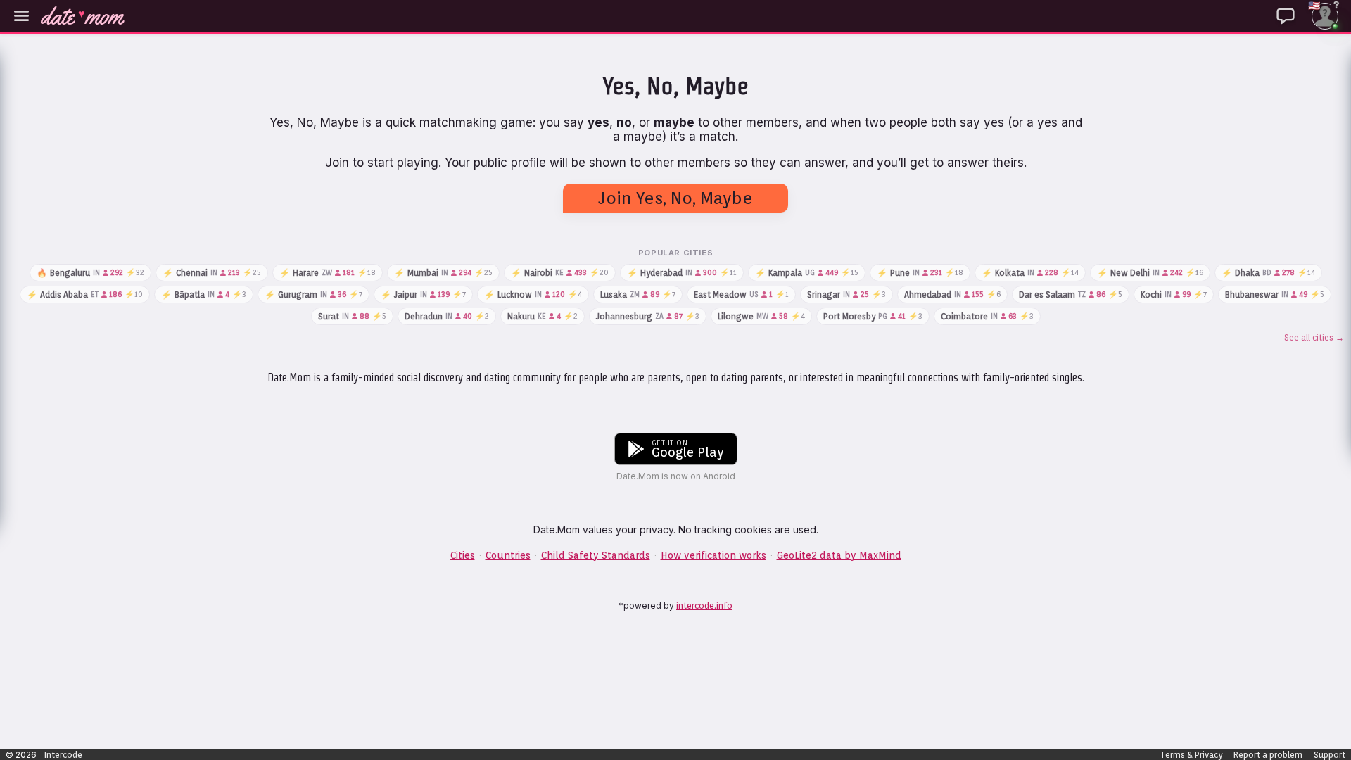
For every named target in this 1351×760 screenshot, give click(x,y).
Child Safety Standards (595, 555)
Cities (462, 555)
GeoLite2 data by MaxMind (839, 555)
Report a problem (1267, 754)
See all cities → (1314, 337)
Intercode (63, 754)
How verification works (713, 555)
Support (1329, 754)
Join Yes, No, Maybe (675, 198)
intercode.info (704, 605)
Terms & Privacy (1191, 754)
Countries (508, 555)
